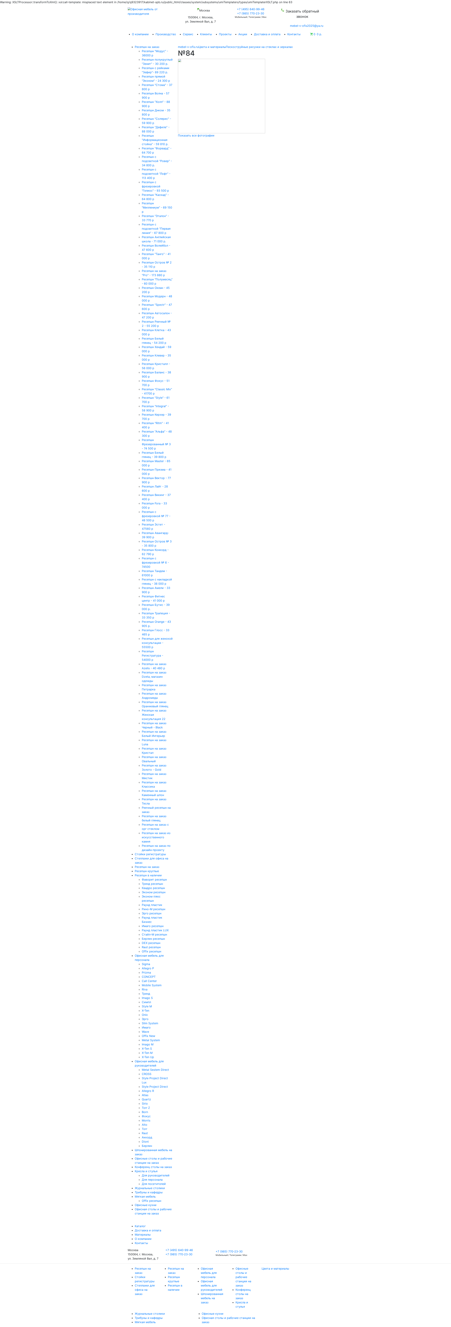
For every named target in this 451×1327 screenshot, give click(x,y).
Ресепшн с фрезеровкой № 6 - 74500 (155, 562)
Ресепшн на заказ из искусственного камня (156, 837)
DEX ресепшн (151, 943)
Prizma (146, 972)
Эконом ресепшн (153, 892)
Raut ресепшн (151, 947)
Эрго (145, 1019)
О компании (140, 34)
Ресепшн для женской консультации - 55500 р (157, 643)
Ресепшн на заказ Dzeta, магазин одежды (154, 677)
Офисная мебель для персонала (209, 1273)
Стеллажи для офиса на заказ (145, 1290)
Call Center (149, 981)
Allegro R (148, 1091)
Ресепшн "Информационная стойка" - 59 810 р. (155, 140)
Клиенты (206, 34)
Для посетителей (154, 1184)
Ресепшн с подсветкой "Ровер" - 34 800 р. (157, 161)
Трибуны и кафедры (149, 1318)
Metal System (151, 1040)
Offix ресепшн (151, 951)
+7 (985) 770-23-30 (250, 13)
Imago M (147, 1044)
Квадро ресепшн (153, 888)
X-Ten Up (148, 1057)
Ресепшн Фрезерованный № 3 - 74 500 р (156, 444)
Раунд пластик (152, 905)
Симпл (146, 1002)
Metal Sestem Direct (155, 1069)
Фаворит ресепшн (154, 879)
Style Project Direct (155, 1086)
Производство (166, 34)
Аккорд (147, 1137)
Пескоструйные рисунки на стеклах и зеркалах (259, 47)
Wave (145, 1031)
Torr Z (146, 1108)
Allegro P (148, 968)
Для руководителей (155, 1175)
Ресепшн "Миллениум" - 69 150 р (157, 207)
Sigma (146, 964)
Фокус (146, 1116)
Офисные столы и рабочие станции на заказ (243, 1277)
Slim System (150, 1023)
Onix (145, 1015)
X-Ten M (147, 1053)
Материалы (143, 1234)
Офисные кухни (212, 1313)
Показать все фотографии (196, 135)
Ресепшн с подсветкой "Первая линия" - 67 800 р (156, 229)
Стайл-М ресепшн (154, 934)
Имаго (146, 1027)
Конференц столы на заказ (243, 1294)
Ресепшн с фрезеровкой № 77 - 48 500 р (156, 516)
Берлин (147, 1146)
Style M (147, 1006)
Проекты (225, 34)
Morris (146, 1120)
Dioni (145, 1141)
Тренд (146, 993)
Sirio (145, 1103)
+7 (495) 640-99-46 (250, 9)
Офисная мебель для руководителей (211, 1285)
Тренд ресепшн (152, 883)
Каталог (140, 1226)
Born (145, 1112)
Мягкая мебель (145, 1322)
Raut (145, 1133)
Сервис (188, 34)
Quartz (146, 1099)
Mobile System (152, 985)
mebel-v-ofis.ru (188, 47)
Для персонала (152, 1179)
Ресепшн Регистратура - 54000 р (152, 655)
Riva (144, 989)
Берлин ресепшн (153, 938)
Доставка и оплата (267, 34)
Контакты (294, 34)
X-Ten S (147, 1048)
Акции (242, 34)
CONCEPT (149, 976)
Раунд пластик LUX (155, 930)
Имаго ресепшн (152, 926)
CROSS (146, 1074)
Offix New (148, 1036)
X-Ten (145, 1010)
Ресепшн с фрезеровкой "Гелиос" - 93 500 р (155, 186)
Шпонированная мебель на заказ (212, 1298)
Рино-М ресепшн (153, 909)
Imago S (147, 998)
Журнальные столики (150, 1313)
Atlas (145, 1095)
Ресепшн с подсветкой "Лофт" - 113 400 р (156, 174)
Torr (144, 1129)
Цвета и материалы (212, 47)
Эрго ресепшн (151, 913)
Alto (144, 1124)
